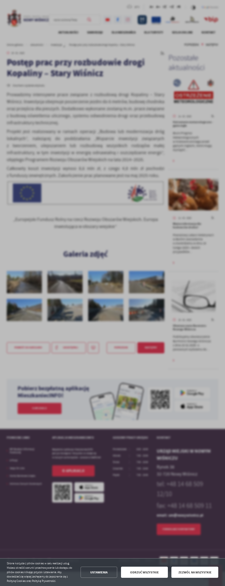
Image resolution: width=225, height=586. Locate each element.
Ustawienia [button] (99, 572)
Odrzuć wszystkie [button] (144, 572)
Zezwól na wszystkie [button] (195, 572)
